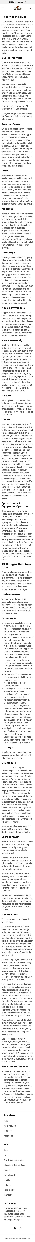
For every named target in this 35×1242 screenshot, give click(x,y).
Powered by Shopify (25, 1238)
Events (6, 1155)
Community (8, 1195)
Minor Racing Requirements (13, 1160)
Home (6, 1150)
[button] (3, 7)
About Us (7, 1180)
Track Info (7, 1170)
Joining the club (9, 1175)
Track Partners (9, 1190)
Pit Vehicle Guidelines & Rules (14, 1165)
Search (6, 1121)
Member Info (8, 1136)
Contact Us (7, 1131)
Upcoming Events (10, 1126)
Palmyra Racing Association (15, 1238)
